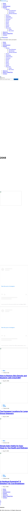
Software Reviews (13, 13)
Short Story (8, 27)
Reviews (7, 9)
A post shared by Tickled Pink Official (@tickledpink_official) (14, 345)
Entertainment (6, 6)
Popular (5, 7)
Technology (8, 16)
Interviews (8, 19)
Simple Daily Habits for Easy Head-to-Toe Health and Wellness (14, 447)
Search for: (2, 77)
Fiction (10, 29)
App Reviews (11, 12)
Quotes (7, 26)
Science (7, 14)
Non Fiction (11, 30)
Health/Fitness (9, 17)
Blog (4, 370)
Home (4, 3)
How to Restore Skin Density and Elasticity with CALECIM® (13, 377)
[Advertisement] (14, 141)
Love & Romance (12, 10)
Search (16, 79)
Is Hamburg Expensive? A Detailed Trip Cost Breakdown (12, 482)
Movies (7, 22)
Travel (4, 4)
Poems (7, 23)
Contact (5, 35)
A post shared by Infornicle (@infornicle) (10, 304)
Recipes (7, 24)
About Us (5, 32)
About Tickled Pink (8, 33)
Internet (7, 20)
